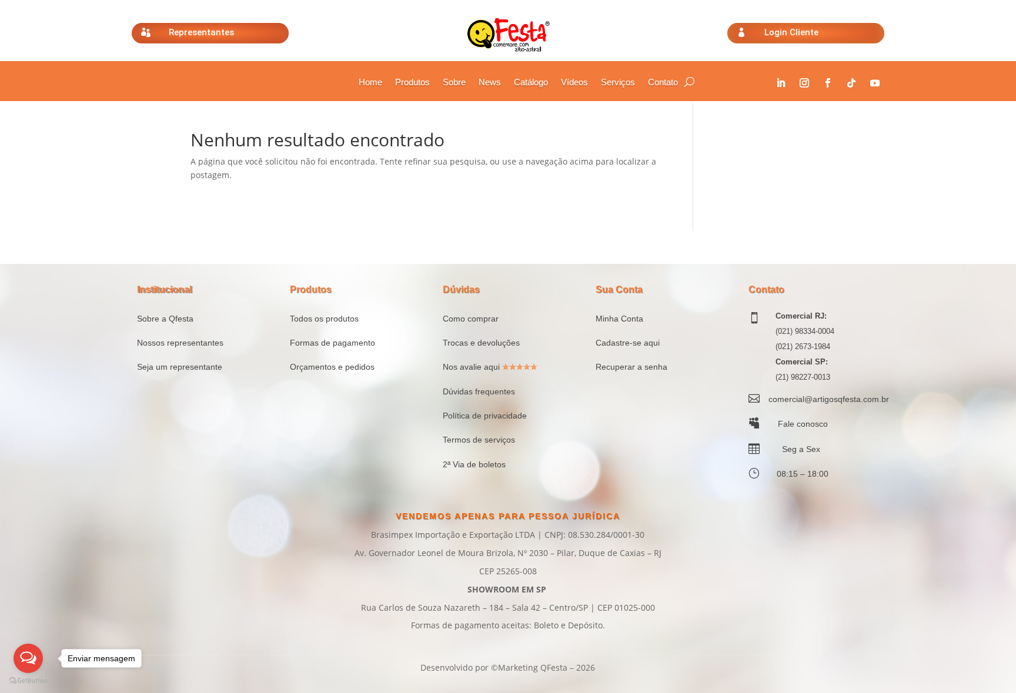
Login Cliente (791, 32)
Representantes (201, 32)
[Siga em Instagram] (804, 82)
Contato (663, 82)
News (490, 82)
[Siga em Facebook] (827, 82)
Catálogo (531, 82)
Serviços (618, 82)
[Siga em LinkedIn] (780, 82)
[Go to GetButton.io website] (28, 681)
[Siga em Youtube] (874, 82)
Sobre (454, 82)
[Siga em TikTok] (851, 82)
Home (370, 82)
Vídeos (574, 82)
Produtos (412, 82)
